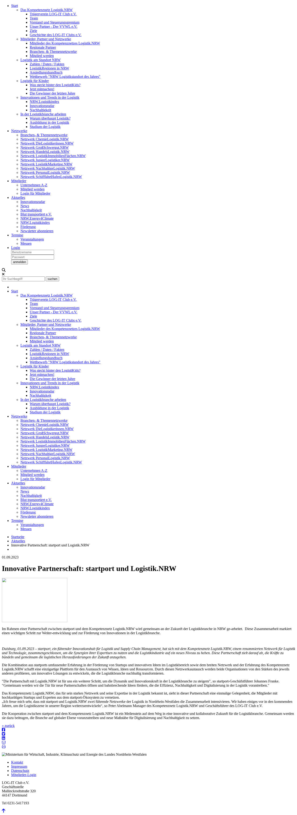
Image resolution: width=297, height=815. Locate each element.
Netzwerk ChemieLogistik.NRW (44, 139)
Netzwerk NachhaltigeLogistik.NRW (47, 168)
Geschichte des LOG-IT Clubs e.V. (55, 35)
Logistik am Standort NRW (40, 60)
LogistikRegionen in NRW (49, 68)
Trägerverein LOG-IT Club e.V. (53, 14)
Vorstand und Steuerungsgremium (54, 22)
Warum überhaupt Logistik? (50, 118)
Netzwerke (19, 131)
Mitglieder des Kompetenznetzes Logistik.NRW (65, 43)
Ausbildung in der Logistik (49, 122)
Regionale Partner (43, 47)
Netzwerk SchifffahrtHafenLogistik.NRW (51, 177)
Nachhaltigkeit (40, 110)
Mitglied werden (42, 56)
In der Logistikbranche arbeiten (43, 114)
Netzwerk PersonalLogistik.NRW (45, 172)
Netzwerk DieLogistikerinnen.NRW (47, 143)
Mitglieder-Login (23, 775)
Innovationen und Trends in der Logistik (49, 97)
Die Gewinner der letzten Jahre (52, 93)
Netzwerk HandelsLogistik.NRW (44, 152)
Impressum (19, 766)
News (24, 206)
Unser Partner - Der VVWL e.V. (53, 27)
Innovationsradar (42, 106)
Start (14, 6)
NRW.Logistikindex (44, 102)
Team (34, 18)
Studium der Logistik (45, 127)
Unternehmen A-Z (33, 185)
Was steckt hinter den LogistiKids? (55, 85)
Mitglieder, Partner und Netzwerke (45, 39)
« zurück (8, 726)
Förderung (28, 227)
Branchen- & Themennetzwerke (53, 52)
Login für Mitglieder (35, 193)
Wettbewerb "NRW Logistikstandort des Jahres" (65, 77)
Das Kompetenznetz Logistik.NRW (46, 10)
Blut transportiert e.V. (36, 214)
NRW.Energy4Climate (37, 218)
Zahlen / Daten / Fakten (47, 64)
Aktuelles (18, 198)
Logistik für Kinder (34, 81)
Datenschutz (20, 771)
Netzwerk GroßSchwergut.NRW (44, 147)
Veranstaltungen (32, 239)
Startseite (17, 537)
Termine (17, 235)
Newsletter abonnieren (36, 231)
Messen (26, 243)
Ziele (33, 31)
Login (15, 248)
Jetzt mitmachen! (42, 89)
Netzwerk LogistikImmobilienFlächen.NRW (53, 156)
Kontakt (17, 762)
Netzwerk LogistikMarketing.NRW (46, 164)
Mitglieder (18, 181)
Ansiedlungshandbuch (46, 72)
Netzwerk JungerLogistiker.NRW (45, 160)
